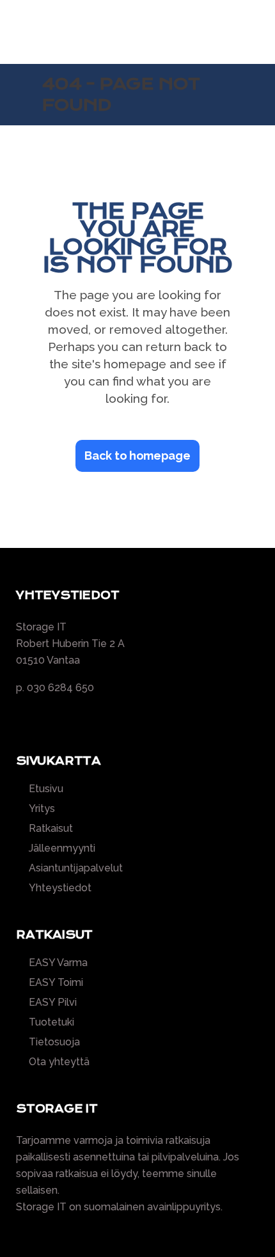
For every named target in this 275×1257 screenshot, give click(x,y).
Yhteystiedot (60, 888)
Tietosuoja (54, 1042)
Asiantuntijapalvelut (76, 868)
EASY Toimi (56, 982)
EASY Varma (58, 962)
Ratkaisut (51, 828)
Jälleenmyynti (62, 848)
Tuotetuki (51, 1022)
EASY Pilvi (53, 1002)
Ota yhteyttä (59, 1062)
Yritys (42, 808)
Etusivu (46, 789)
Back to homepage (137, 455)
